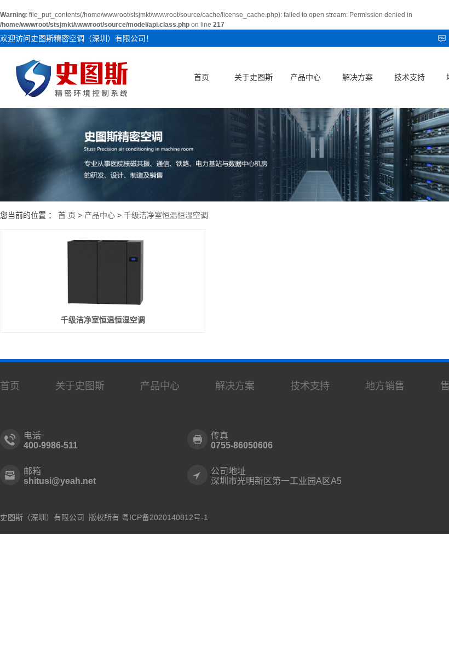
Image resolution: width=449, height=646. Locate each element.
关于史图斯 (253, 77)
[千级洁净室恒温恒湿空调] (103, 271)
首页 (201, 77)
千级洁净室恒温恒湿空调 (166, 215)
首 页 (67, 215)
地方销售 (385, 385)
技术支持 (409, 77)
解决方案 (357, 77)
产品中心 (305, 77)
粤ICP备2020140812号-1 (165, 517)
